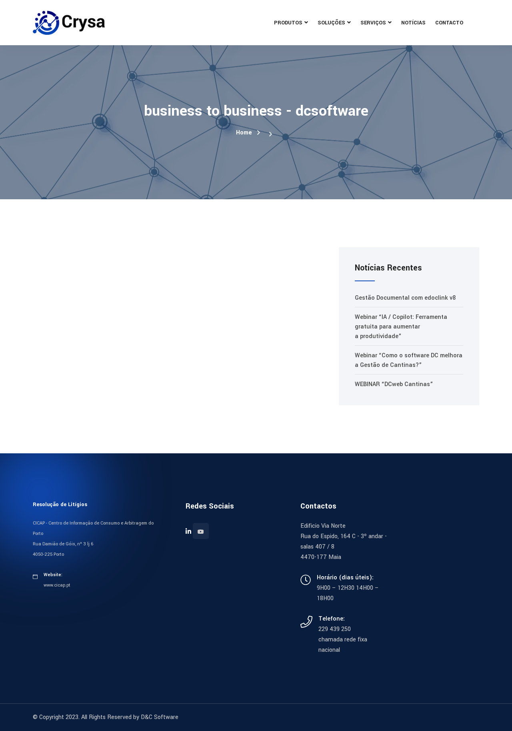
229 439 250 (334, 629)
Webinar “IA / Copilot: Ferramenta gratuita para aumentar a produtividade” (401, 326)
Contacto (449, 22)
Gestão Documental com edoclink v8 (405, 298)
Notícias (413, 22)
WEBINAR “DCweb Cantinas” (394, 384)
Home (244, 132)
